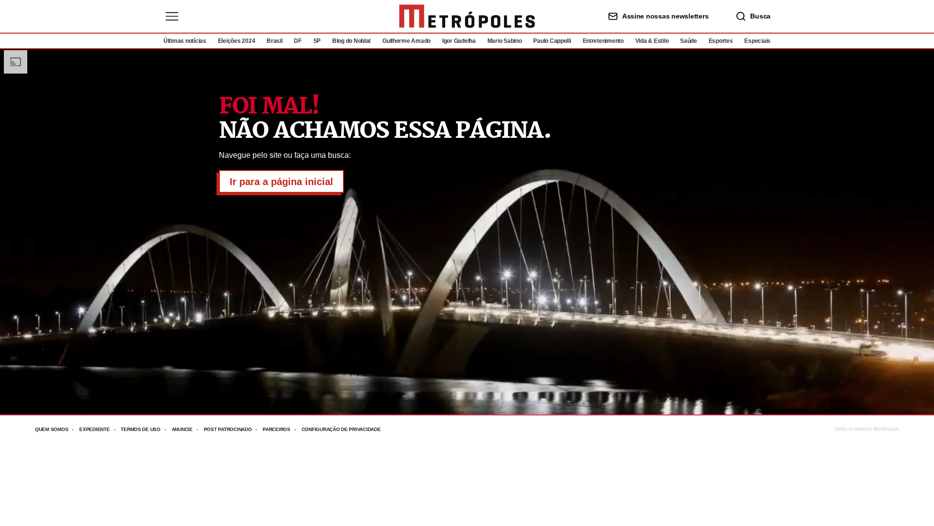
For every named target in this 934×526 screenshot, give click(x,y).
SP (317, 41)
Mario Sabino (504, 41)
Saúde (688, 41)
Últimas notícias (184, 41)
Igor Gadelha (459, 41)
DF (297, 41)
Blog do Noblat (351, 41)
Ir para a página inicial (281, 181)
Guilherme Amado (406, 41)
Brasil (274, 41)
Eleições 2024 (236, 41)
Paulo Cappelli (552, 41)
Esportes (721, 41)
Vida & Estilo (652, 41)
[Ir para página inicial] (467, 16)
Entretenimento (603, 41)
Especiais (757, 41)
